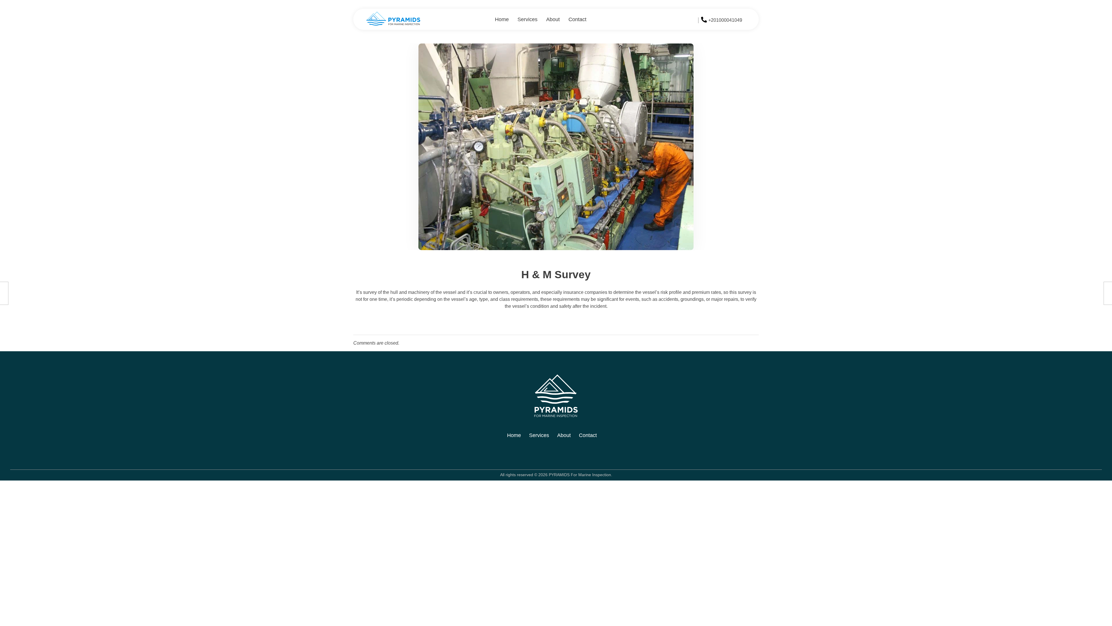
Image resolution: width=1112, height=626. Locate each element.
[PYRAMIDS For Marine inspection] (393, 19)
